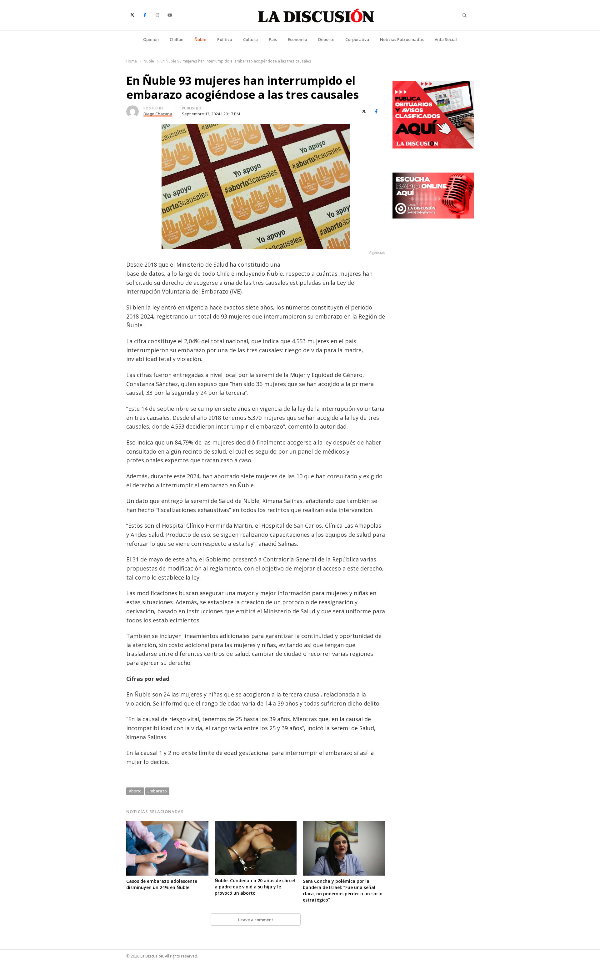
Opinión (151, 39)
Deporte (326, 39)
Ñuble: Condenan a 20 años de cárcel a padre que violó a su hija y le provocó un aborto (255, 886)
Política (224, 39)
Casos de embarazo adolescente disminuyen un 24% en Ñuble (161, 884)
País (273, 39)
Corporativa (357, 39)
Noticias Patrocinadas (402, 39)
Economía (297, 39)
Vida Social (446, 39)
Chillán (176, 39)
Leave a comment (255, 919)
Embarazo (157, 791)
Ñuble (200, 39)
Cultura (250, 39)
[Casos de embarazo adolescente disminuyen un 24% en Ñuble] (167, 824)
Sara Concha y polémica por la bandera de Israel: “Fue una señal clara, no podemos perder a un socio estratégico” (342, 890)
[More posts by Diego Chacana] (132, 109)
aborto (135, 791)
